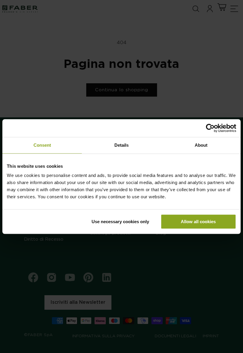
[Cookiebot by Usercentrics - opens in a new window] (210, 128)
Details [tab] (121, 145)
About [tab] (201, 145)
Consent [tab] (42, 145)
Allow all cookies (198, 221)
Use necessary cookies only (120, 221)
